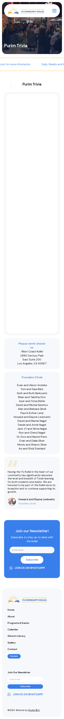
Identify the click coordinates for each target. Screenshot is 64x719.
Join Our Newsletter (19, 672)
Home (11, 609)
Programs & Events (18, 622)
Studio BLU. (34, 710)
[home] (19, 10)
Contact (12, 649)
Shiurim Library (16, 635)
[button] (54, 10)
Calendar (13, 629)
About (11, 616)
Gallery (12, 642)
